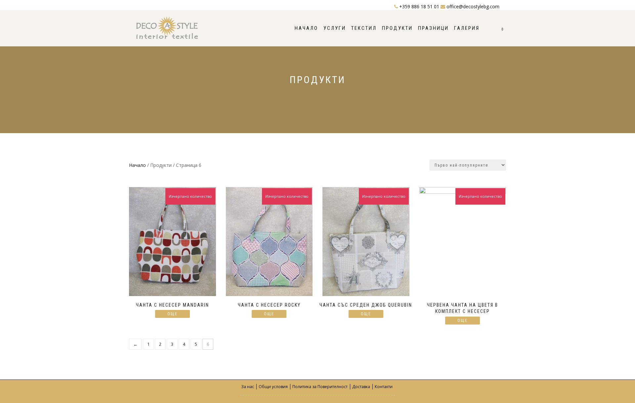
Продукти (397, 28)
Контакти (384, 386)
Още (172, 314)
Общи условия (273, 386)
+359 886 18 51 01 (419, 6)
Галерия (467, 28)
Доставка (361, 386)
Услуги (334, 28)
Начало (306, 28)
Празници (433, 28)
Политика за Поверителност (320, 386)
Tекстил (364, 28)
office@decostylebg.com (472, 6)
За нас (247, 386)
